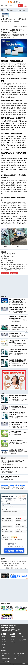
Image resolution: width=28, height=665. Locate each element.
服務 (6, 5)
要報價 (3, 644)
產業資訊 (4, 642)
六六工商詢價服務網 (19, 653)
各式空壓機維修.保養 (15, 326)
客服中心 (21, 636)
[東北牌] (21, 608)
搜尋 (20, 5)
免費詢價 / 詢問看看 (15, 551)
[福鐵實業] (7, 608)
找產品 (3, 639)
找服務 (3, 636)
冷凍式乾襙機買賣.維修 (16, 406)
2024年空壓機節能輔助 (16, 440)
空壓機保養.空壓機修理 (16, 450)
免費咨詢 (4, 273)
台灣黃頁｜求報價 (6, 658)
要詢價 (3, 647)
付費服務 (13, 636)
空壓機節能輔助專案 (15, 431)
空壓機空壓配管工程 (15, 333)
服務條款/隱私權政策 (22, 640)
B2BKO (16, 658)
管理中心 (13, 642)
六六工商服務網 (5, 653)
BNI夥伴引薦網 (5, 661)
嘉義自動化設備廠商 (6, 561)
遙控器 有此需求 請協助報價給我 (10, 476)
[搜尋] (13, 5)
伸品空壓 (6, 9)
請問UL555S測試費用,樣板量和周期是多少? (13, 461)
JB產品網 (4, 655)
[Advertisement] (14, 285)
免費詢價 (25, 6)
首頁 (2, 9)
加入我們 (13, 639)
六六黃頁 (16, 655)
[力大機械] (7, 616)
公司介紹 (13, 273)
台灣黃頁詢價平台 (8, 626)
